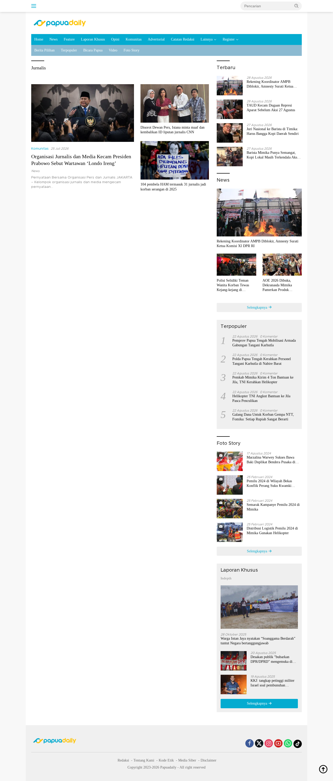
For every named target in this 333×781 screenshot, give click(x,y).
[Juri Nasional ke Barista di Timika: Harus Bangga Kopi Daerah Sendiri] (230, 133)
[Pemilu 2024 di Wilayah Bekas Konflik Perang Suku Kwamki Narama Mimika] (230, 485)
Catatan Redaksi (182, 39)
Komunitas (134, 39)
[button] (296, 6)
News (53, 39)
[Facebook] (249, 744)
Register (229, 39)
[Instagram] (269, 744)
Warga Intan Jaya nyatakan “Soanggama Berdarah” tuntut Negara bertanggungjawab (258, 641)
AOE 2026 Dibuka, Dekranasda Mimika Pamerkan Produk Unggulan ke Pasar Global (281, 286)
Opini (115, 39)
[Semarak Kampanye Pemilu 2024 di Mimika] (230, 508)
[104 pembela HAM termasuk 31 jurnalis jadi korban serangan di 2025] (174, 160)
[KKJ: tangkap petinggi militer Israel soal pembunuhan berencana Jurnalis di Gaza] (234, 684)
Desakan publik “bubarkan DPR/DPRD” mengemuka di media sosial (271, 659)
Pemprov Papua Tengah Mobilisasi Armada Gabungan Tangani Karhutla (264, 343)
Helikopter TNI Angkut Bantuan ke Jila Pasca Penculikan (261, 398)
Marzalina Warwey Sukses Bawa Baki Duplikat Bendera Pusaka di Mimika (271, 460)
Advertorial (156, 39)
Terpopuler (69, 50)
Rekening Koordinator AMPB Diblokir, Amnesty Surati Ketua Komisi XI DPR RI (270, 84)
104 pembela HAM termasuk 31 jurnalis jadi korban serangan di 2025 (173, 186)
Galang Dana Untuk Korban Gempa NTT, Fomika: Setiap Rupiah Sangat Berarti (263, 417)
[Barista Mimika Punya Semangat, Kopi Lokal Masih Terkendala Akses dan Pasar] (230, 156)
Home (38, 39)
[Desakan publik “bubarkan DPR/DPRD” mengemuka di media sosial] (234, 661)
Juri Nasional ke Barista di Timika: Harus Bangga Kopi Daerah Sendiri (273, 131)
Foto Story (131, 50)
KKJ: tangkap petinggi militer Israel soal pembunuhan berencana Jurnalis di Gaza (272, 683)
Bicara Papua (93, 50)
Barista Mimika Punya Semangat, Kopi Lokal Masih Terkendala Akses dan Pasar (273, 155)
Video (113, 50)
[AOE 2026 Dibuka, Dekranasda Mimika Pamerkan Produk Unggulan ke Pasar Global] (282, 265)
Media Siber (187, 760)
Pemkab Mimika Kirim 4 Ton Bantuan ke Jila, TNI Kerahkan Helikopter (262, 379)
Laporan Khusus (93, 39)
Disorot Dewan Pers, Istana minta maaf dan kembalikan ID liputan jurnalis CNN (172, 129)
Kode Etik (166, 760)
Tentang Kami (143, 760)
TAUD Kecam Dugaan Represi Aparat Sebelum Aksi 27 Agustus (271, 107)
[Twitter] (259, 744)
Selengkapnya (257, 307)
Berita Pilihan (44, 50)
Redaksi (123, 760)
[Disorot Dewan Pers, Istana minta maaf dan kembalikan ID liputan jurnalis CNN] (174, 103)
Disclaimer (208, 760)
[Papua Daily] (59, 23)
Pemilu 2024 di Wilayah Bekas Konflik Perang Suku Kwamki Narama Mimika (269, 483)
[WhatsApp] (288, 744)
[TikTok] (297, 744)
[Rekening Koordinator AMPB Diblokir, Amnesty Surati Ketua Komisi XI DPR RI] (230, 85)
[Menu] (34, 6)
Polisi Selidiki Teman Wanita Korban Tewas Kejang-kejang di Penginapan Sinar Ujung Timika (235, 286)
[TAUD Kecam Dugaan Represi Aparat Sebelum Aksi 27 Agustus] (230, 109)
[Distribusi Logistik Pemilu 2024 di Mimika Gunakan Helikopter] (230, 532)
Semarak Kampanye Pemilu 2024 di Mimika (273, 507)
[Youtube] (278, 744)
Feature (69, 39)
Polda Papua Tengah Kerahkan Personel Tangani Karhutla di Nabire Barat (261, 361)
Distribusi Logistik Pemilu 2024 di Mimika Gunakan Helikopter (272, 530)
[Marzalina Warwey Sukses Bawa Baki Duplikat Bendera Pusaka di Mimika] (230, 461)
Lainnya (207, 39)
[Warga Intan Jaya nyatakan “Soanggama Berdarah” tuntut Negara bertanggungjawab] (259, 607)
